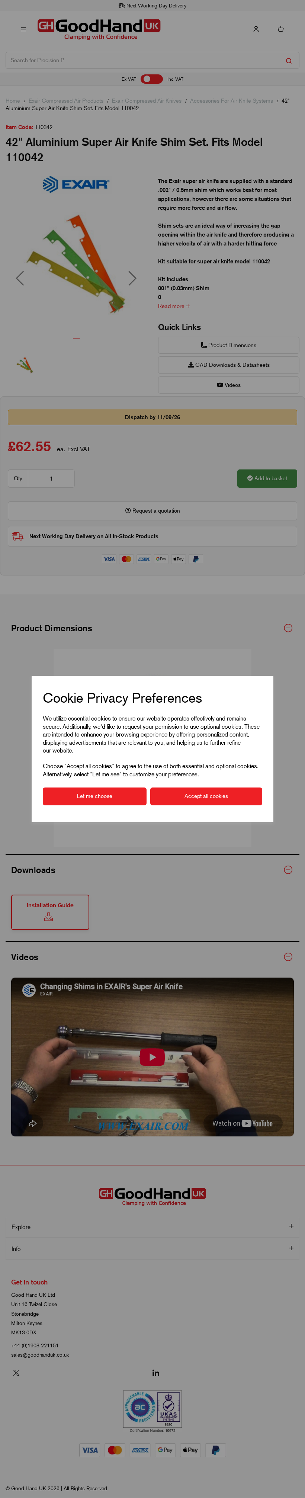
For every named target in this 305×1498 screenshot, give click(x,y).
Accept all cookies (206, 796)
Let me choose (94, 796)
